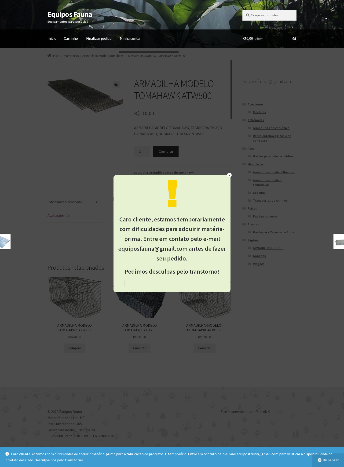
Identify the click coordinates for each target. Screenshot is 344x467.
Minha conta (130, 38)
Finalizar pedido (99, 38)
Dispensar (331, 460)
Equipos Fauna (70, 14)
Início (52, 38)
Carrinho (71, 38)
